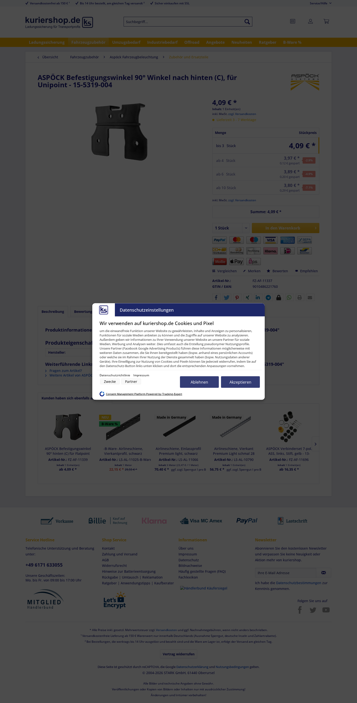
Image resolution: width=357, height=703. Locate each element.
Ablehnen (199, 382)
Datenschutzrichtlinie (115, 375)
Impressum (141, 375)
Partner (131, 381)
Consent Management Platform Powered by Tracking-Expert (144, 393)
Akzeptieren (240, 382)
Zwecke (110, 381)
